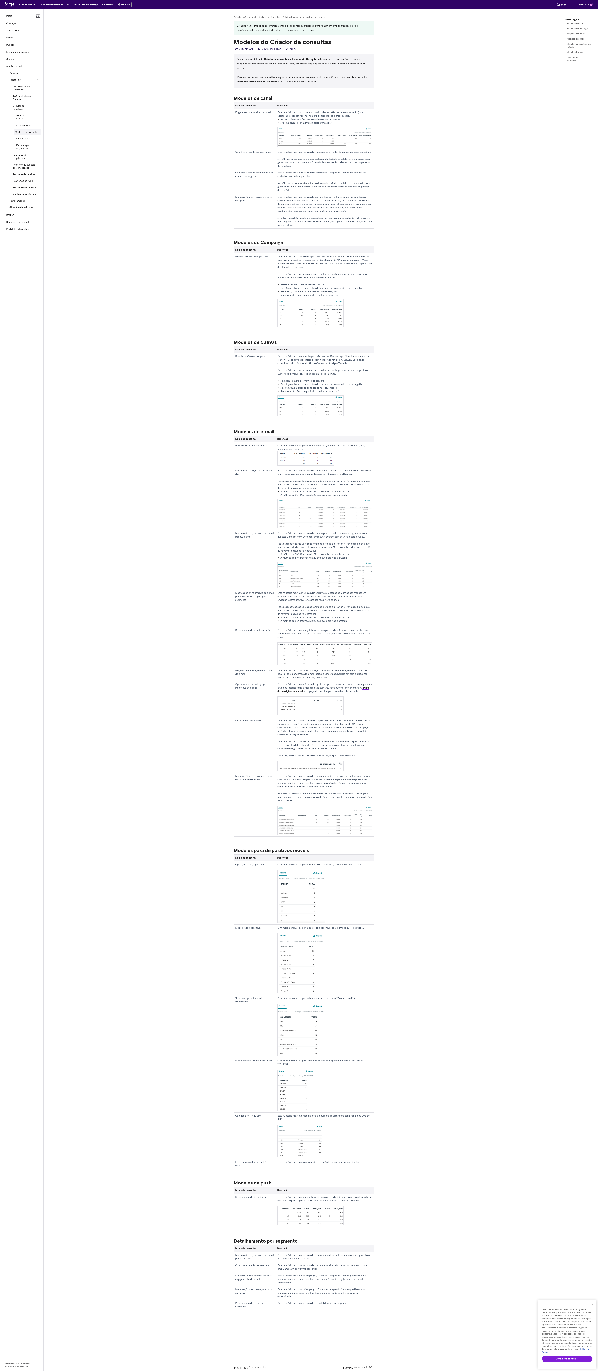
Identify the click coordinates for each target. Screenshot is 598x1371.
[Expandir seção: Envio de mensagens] (38, 52)
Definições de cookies (567, 1358)
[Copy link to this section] (334, 41)
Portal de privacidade (17, 229)
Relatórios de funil (23, 180)
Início (9, 15)
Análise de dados (15, 66)
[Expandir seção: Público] (38, 45)
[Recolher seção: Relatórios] (38, 80)
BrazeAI (10, 214)
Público (10, 44)
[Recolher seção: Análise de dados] (38, 66)
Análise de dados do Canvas (23, 98)
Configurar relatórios (24, 194)
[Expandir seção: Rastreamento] (38, 201)
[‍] (119, 4)
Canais (10, 59)
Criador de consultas (18, 117)
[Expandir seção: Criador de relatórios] (38, 107)
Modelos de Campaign (577, 28)
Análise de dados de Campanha (23, 88)
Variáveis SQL (23, 138)
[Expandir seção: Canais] (38, 59)
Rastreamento (17, 200)
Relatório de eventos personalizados (24, 166)
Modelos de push (575, 52)
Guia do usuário (241, 17)
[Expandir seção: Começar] (38, 23)
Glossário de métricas (21, 207)
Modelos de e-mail (575, 39)
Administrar (12, 30)
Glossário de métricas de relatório (257, 81)
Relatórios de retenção (25, 187)
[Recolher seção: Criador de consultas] (38, 117)
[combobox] (564, 4)
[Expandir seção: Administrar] (38, 30)
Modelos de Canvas (576, 33)
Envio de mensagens (17, 52)
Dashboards (15, 73)
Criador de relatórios (18, 107)
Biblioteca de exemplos (18, 222)
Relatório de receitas (24, 174)
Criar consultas (24, 125)
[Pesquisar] (558, 4)
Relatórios (15, 79)
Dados (9, 37)
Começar (11, 23)
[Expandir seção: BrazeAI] (38, 215)
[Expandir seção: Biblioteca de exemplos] (38, 222)
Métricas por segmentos (23, 147)
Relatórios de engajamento (20, 157)
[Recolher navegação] (38, 16)
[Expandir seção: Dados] (38, 38)
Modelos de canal (575, 23)
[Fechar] (592, 1304)
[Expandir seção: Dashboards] (38, 73)
